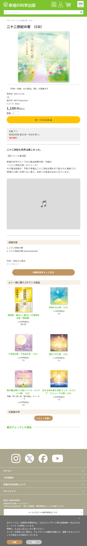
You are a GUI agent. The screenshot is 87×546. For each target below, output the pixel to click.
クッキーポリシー (22, 528)
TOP (8, 20)
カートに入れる (43, 120)
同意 (15, 542)
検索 (81, 12)
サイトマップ (9, 491)
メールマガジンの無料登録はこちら (42, 512)
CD (13, 20)
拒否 (34, 542)
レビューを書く (43, 418)
